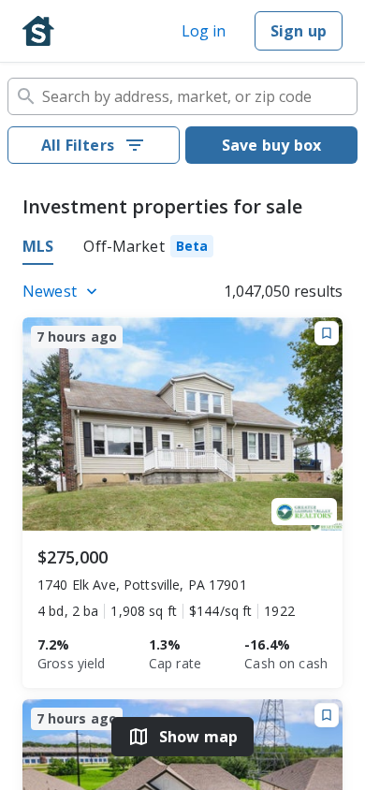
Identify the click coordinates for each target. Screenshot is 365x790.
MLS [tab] (37, 246)
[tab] (148, 249)
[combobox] (182, 96)
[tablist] (182, 249)
